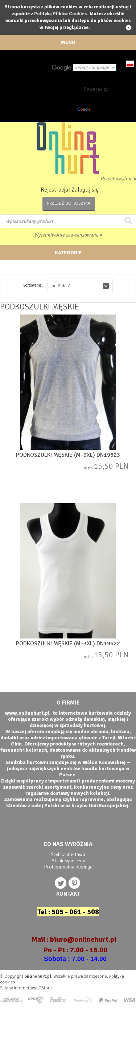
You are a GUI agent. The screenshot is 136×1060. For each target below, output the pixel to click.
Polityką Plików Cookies (60, 14)
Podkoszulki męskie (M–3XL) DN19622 (68, 643)
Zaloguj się (85, 189)
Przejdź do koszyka (68, 203)
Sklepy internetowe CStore (26, 988)
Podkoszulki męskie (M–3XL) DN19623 (68, 455)
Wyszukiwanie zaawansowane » (68, 235)
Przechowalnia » (118, 179)
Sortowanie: (33, 285)
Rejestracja (54, 189)
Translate (102, 111)
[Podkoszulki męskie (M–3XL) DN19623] (68, 383)
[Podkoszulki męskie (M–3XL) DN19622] (68, 571)
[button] (80, 286)
